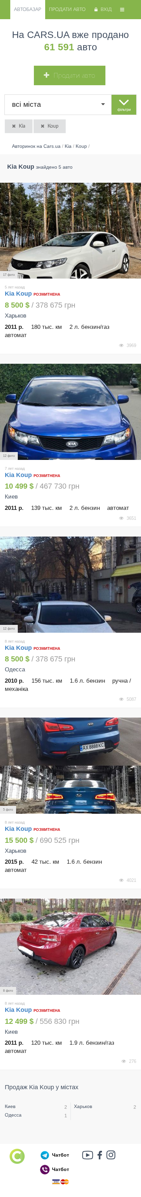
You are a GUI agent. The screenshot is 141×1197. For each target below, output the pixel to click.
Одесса (13, 1115)
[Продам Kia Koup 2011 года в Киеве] (70, 412)
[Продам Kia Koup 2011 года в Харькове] (70, 231)
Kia (22, 126)
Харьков (83, 1106)
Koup (53, 126)
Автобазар (27, 9)
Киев (10, 1106)
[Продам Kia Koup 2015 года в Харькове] (70, 766)
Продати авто (67, 9)
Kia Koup (19, 293)
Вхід (106, 9)
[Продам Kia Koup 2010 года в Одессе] (70, 585)
